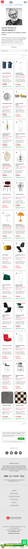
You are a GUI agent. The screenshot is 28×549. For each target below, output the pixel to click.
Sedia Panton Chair (6, 315)
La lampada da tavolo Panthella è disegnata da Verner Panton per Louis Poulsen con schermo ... (7, 232)
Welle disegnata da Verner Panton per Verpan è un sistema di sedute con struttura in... (20, 111)
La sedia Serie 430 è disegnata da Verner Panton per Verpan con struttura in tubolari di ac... (6, 201)
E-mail (10, 439)
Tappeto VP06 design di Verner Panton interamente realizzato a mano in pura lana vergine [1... (20, 412)
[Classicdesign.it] (2, 2)
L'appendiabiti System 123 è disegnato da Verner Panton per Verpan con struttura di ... (20, 292)
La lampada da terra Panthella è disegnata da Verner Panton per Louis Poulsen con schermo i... (20, 80)
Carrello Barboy (6, 73)
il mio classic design (11, 2)
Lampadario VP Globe (20, 164)
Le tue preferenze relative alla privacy (15, 544)
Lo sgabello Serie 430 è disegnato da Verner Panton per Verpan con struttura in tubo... (20, 383)
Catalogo (25, 2)
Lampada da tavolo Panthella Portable (20, 226)
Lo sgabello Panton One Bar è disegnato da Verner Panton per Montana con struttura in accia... (20, 353)
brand (5, 77)
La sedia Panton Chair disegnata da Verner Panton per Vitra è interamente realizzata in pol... (7, 322)
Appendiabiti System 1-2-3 (19, 285)
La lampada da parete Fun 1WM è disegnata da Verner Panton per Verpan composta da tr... (7, 171)
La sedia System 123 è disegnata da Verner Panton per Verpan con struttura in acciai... (20, 262)
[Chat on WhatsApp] (24, 542)
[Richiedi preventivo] (20, 96)
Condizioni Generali (14, 496)
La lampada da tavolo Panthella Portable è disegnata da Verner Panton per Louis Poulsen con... (21, 232)
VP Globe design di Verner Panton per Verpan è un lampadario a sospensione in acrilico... (20, 171)
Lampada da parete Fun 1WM (6, 164)
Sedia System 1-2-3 (20, 255)
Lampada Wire (20, 194)
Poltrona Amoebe (7, 345)
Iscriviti (21, 438)
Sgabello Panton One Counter (6, 376)
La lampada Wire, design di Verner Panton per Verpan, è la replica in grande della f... (20, 201)
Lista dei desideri (4, 61)
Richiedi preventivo (19, 115)
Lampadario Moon (7, 103)
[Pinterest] (16, 454)
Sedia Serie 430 (6, 194)
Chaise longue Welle (19, 104)
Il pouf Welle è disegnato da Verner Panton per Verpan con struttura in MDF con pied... (6, 262)
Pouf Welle (5, 255)
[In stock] (7, 65)
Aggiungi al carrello (7, 86)
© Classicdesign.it (14, 518)
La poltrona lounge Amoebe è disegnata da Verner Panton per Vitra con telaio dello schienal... (7, 353)
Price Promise (14, 499)
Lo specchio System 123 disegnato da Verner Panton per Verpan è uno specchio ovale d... (20, 141)
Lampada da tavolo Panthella (6, 225)
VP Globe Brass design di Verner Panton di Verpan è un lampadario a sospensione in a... (7, 141)
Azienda (14, 490)
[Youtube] (11, 454)
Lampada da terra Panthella (20, 73)
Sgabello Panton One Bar (20, 346)
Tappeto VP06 (19, 405)
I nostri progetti (14, 505)
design (7, 76)
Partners (14, 502)
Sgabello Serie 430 (19, 376)
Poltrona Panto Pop (6, 285)
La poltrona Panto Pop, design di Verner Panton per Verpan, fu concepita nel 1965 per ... (7, 292)
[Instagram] (20, 454)
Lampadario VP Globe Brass (6, 134)
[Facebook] (7, 454)
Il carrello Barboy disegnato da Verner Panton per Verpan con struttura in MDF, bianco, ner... (6, 80)
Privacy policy (14, 493)
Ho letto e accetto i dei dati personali (13, 441)
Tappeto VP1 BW (6, 405)
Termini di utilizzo (13, 441)
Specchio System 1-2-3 (20, 134)
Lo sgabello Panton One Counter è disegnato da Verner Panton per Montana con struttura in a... (6, 383)
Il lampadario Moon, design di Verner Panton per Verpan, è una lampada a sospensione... (7, 111)
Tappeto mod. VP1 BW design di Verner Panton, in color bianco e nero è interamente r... (7, 412)
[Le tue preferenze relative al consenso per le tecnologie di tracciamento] (25, 546)
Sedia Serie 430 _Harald (20, 315)
